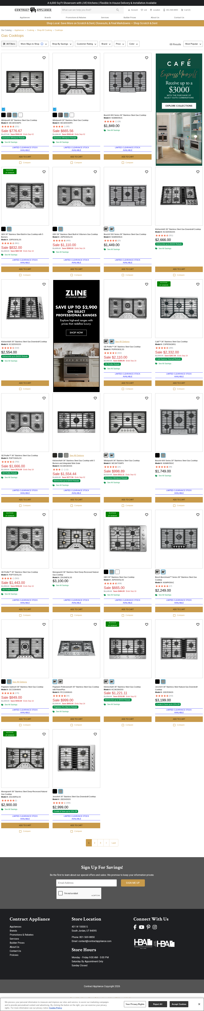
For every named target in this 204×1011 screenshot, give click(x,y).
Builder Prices (130, 17)
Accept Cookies (179, 1004)
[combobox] (33, 44)
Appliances (25, 17)
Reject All (157, 1004)
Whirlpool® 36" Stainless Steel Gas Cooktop (19, 120)
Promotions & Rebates (76, 17)
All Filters (10, 44)
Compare (27, 163)
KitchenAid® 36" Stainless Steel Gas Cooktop (122, 687)
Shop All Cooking (44, 30)
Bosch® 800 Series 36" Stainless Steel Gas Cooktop (125, 115)
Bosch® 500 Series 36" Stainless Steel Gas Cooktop (125, 234)
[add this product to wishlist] (44, 57)
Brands (48, 17)
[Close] (199, 1004)
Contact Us (179, 17)
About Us (155, 17)
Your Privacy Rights (135, 1004)
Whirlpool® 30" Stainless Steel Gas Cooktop (70, 120)
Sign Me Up (133, 882)
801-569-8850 (87, 937)
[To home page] (33, 10)
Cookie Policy (55, 1008)
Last (114, 843)
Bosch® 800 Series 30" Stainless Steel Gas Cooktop (176, 461)
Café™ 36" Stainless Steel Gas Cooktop (171, 342)
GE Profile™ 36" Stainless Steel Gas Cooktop (122, 347)
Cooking (30, 30)
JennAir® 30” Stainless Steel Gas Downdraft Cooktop (74, 797)
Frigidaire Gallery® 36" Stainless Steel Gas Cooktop (22, 687)
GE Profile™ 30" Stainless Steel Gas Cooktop (19, 572)
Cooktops (59, 30)
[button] (129, 10)
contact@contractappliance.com (94, 941)
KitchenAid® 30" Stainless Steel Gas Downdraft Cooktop (24, 342)
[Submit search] (117, 10)
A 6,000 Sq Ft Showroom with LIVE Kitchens (72, 2)
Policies (14, 955)
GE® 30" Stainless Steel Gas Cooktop (119, 577)
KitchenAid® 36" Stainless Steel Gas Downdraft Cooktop (178, 229)
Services (105, 17)
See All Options (122, 341)
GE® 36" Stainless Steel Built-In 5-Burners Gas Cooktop (75, 234)
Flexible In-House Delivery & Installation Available (128, 2)
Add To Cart (25, 157)
